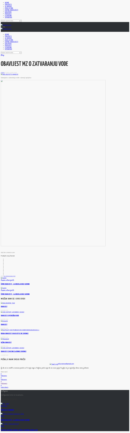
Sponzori (8, 17)
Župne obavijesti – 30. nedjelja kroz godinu (15, 294)
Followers (4, 383)
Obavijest (4, 324)
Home (7, 2)
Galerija (8, 12)
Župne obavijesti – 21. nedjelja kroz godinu (15, 420)
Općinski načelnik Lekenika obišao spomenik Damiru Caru (19, 430)
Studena (8, 15)
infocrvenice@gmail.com (66, 364)
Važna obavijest (6, 342)
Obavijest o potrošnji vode (10, 315)
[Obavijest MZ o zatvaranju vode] (9, 74)
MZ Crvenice (7, 276)
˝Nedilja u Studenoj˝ (7, 410)
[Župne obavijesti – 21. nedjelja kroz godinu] (12, 414)
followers (4, 376)
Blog (2, 55)
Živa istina (9, 8)
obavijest (12, 276)
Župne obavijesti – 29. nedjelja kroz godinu (15, 284)
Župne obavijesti (11, 10)
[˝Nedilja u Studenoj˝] (5, 404)
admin (2, 72)
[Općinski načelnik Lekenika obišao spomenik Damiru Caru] (10, 424)
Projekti (8, 4)
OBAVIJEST (4, 307)
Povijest (8, 13)
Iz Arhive (8, 6)
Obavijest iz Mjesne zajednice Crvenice (13, 351)
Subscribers (4, 387)
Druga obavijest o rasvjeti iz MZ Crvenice (14, 333)
